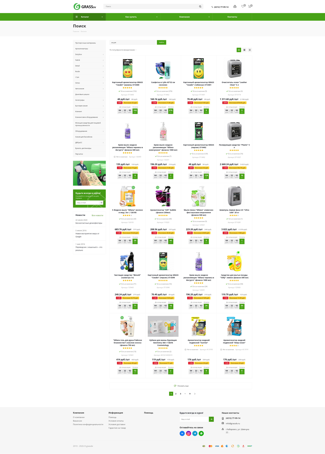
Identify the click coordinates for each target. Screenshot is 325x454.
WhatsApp (201, 433)
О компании (79, 417)
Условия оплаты (116, 420)
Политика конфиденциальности (88, 424)
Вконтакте (182, 433)
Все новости (97, 215)
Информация (116, 412)
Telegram (194, 433)
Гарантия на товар (117, 428)
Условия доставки (117, 424)
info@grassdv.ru (233, 423)
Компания (78, 412)
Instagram (188, 433)
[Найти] (200, 6)
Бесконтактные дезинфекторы (89, 223)
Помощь (112, 417)
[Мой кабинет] (235, 6)
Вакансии (77, 420)
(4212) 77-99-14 (221, 7)
